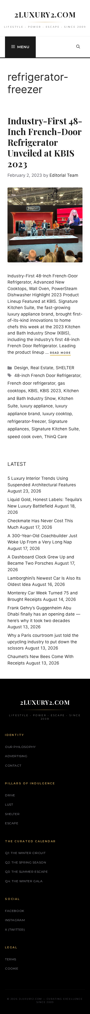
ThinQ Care (55, 436)
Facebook (14, 911)
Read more (60, 352)
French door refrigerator (31, 383)
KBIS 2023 (50, 390)
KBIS (33, 390)
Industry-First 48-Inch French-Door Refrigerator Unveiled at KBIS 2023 (45, 142)
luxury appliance (36, 405)
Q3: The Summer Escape (26, 871)
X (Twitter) (15, 929)
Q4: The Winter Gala (23, 881)
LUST (9, 804)
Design (21, 367)
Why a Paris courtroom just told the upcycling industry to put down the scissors (43, 642)
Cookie (11, 968)
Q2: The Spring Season (25, 862)
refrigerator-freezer (27, 421)
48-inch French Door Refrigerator (47, 375)
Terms (10, 959)
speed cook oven (25, 436)
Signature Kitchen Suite (55, 428)
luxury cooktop (57, 413)
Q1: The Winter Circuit (25, 853)
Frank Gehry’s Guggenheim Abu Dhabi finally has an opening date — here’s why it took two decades (44, 614)
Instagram (15, 920)
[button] (78, 46)
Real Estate (41, 367)
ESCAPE (11, 823)
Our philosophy (20, 747)
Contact (13, 765)
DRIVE (10, 795)
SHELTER (65, 367)
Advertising (16, 756)
